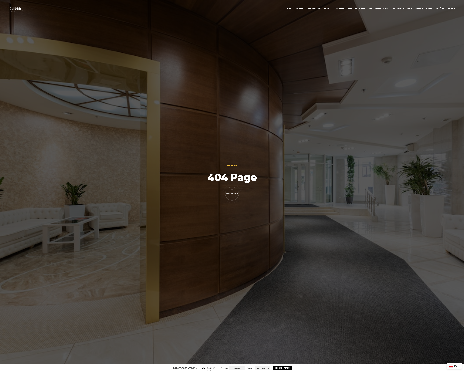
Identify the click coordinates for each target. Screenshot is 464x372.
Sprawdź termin (282, 368)
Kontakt (452, 8)
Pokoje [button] (299, 8)
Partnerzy (339, 8)
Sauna (327, 8)
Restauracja (314, 8)
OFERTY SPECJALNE (356, 8)
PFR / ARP (440, 8)
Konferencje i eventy (379, 8)
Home (289, 8)
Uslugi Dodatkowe (402, 8)
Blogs (429, 8)
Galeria (419, 8)
